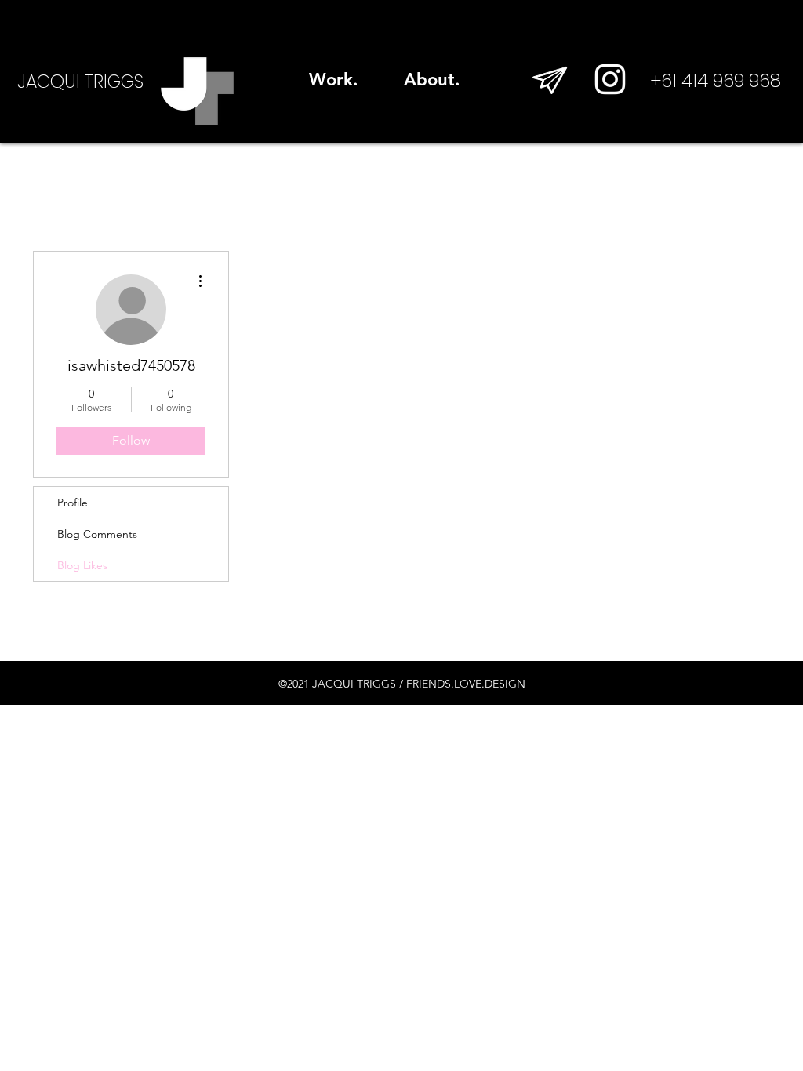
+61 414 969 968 (716, 80)
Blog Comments (97, 534)
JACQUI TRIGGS (80, 81)
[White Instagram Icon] (610, 79)
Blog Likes (82, 565)
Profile (72, 503)
